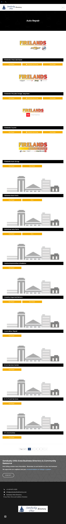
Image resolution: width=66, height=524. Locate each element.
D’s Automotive (9, 433)
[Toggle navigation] (63, 7)
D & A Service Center (11, 365)
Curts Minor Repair (10, 331)
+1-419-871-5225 (11, 489)
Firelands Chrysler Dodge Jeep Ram (17, 94)
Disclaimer (24, 496)
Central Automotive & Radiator (15, 263)
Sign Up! (8, 475)
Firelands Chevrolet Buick (13, 60)
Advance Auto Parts (11, 195)
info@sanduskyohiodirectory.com (16, 492)
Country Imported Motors (13, 297)
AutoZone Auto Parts (11, 229)
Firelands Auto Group (11, 162)
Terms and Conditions (16, 496)
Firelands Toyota (10, 128)
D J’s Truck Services (11, 399)
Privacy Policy (6, 496)
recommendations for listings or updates (38, 469)
